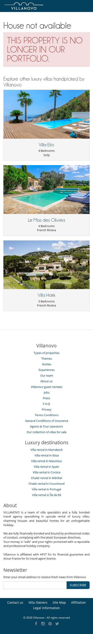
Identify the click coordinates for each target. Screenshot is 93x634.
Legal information (46, 608)
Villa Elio (46, 144)
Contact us (15, 602)
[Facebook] (36, 624)
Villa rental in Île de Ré (46, 495)
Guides (46, 364)
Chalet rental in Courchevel (46, 484)
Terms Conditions (46, 415)
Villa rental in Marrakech (46, 450)
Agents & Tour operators (46, 426)
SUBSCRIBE (78, 585)
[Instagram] (43, 624)
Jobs (46, 392)
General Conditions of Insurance (46, 421)
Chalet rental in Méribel (46, 478)
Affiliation (78, 602)
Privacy (46, 409)
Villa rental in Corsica (46, 472)
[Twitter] (57, 624)
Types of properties (47, 353)
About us (46, 381)
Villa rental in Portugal (46, 489)
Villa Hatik (46, 295)
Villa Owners (37, 602)
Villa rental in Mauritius (46, 461)
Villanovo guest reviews (46, 387)
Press (46, 398)
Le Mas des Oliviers (46, 220)
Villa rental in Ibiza (47, 455)
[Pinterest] (50, 624)
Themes (46, 358)
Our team (46, 375)
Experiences (47, 370)
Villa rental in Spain (46, 467)
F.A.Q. (46, 404)
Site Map (59, 602)
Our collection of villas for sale (46, 432)
